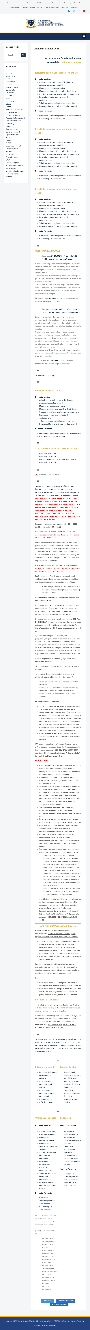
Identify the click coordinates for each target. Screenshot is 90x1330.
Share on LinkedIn (60, 1304)
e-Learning (67, 3)
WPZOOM (52, 1325)
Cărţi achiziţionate (13, 115)
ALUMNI (38, 3)
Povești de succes (13, 157)
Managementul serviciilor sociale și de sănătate (57, 91)
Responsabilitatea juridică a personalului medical (58, 106)
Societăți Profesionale (14, 165)
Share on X (48, 1301)
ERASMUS (10, 151)
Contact (74, 7)
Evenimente (19, 3)
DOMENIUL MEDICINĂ (47, 454)
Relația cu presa (12, 87)
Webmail (65, 7)
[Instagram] (79, 11)
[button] (6, 35)
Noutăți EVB (10, 101)
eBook (8, 104)
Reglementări (15, 7)
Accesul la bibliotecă (13, 112)
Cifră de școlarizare (47, 1102)
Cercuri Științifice (12, 163)
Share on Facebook (66, 1301)
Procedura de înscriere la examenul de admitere (48, 1075)
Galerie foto (10, 90)
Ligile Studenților (12, 135)
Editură (46, 3)
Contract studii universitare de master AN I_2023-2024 (72, 1075)
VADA (8, 160)
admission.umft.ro (43, 601)
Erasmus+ (10, 154)
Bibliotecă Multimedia (14, 110)
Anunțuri (9, 84)
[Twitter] (74, 11)
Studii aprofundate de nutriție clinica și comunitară (59, 94)
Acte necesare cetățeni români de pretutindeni (46, 1093)
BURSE (8, 143)
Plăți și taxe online (52, 7)
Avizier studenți (12, 129)
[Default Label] (84, 11)
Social (8, 138)
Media (29, 3)
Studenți (77, 3)
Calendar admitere (46, 1099)
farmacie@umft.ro (54, 911)
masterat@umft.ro (46, 908)
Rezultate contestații (46, 375)
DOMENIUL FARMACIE (47, 457)
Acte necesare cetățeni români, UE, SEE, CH (47, 1084)
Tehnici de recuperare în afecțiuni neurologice (57, 103)
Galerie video (10, 93)
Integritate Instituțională (32, 7)
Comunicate (10, 82)
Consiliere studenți (13, 132)
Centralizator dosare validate (49, 475)
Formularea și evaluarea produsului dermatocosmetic (60, 116)
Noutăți (10, 3)
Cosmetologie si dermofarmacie (52, 119)
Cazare (8, 140)
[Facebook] (69, 11)
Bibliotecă (56, 3)
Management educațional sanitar (52, 88)
